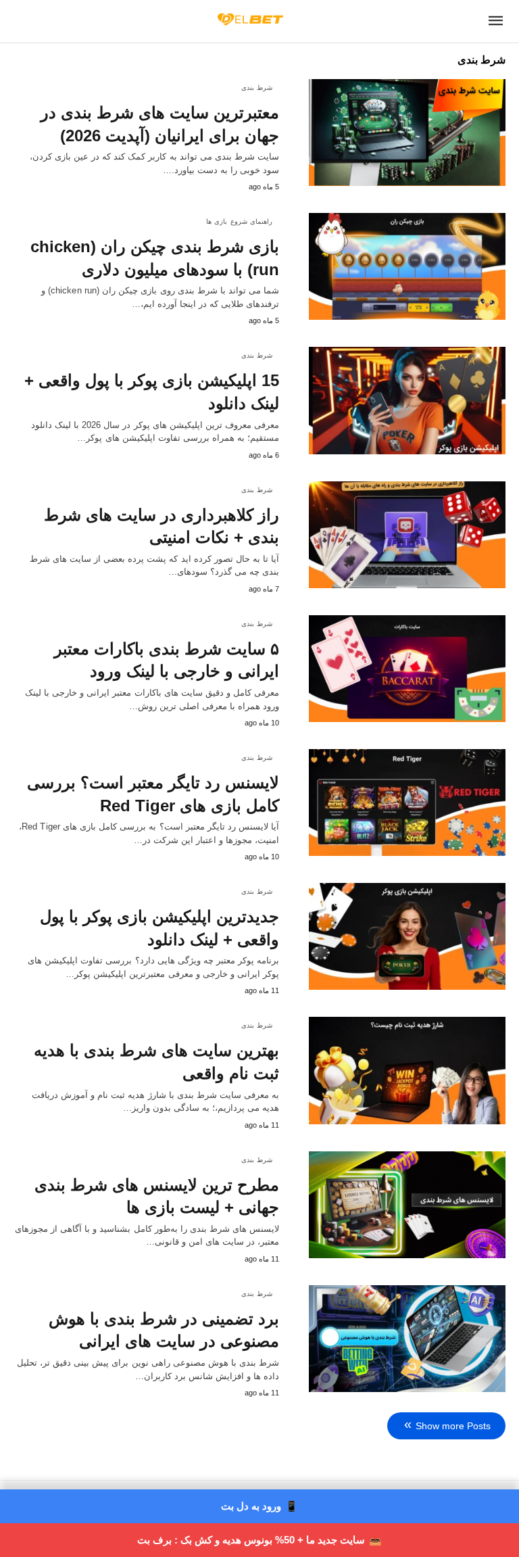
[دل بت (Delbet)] (250, 19)
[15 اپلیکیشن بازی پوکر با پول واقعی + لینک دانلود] (407, 400)
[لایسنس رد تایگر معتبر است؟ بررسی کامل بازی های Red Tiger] (407, 802)
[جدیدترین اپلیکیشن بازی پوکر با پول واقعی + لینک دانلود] (407, 936)
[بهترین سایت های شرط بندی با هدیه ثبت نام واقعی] (407, 1070)
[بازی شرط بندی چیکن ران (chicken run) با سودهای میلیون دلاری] (407, 266)
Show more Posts (453, 1425)
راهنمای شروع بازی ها (239, 221)
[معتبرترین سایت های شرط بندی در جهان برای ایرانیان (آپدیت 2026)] (407, 132)
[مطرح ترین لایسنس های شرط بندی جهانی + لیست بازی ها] (407, 1204)
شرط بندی (257, 87)
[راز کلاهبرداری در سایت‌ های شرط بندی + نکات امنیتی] (407, 534)
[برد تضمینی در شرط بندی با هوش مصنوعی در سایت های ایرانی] (407, 1338)
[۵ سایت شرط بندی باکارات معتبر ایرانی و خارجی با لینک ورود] (407, 668)
